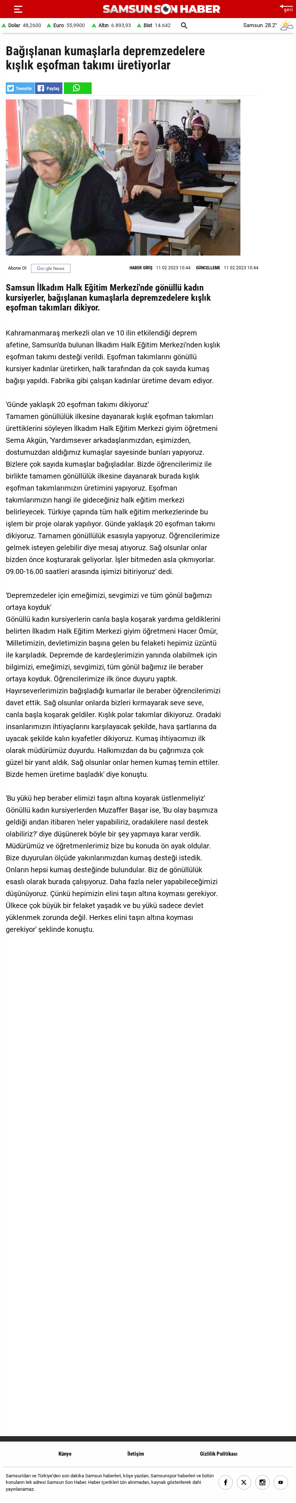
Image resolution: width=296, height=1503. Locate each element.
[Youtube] (281, 1482)
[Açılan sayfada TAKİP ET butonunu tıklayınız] (50, 268)
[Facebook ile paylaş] (48, 88)
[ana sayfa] (286, 7)
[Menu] (18, 9)
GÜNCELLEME (208, 267)
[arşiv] (184, 25)
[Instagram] (262, 1482)
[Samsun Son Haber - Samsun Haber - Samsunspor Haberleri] (161, 9)
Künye (64, 1454)
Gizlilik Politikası (219, 1454)
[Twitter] (244, 1482)
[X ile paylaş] (20, 88)
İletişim (135, 1454)
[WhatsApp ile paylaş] (77, 88)
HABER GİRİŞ (141, 267)
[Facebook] (225, 1482)
